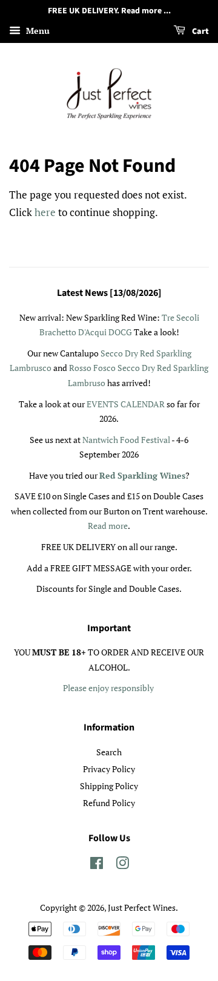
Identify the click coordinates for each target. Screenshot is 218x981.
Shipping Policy (109, 786)
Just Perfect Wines (142, 907)
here (45, 212)
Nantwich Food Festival (126, 439)
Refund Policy (109, 803)
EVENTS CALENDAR (127, 404)
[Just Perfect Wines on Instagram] (122, 865)
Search (109, 752)
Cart (199, 31)
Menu (37, 30)
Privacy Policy (109, 769)
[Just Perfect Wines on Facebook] (97, 865)
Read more (108, 525)
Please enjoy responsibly (108, 688)
